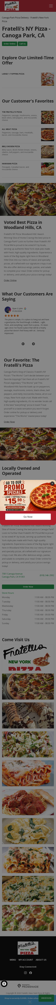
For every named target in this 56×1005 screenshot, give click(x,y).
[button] (4, 983)
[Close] (52, 483)
